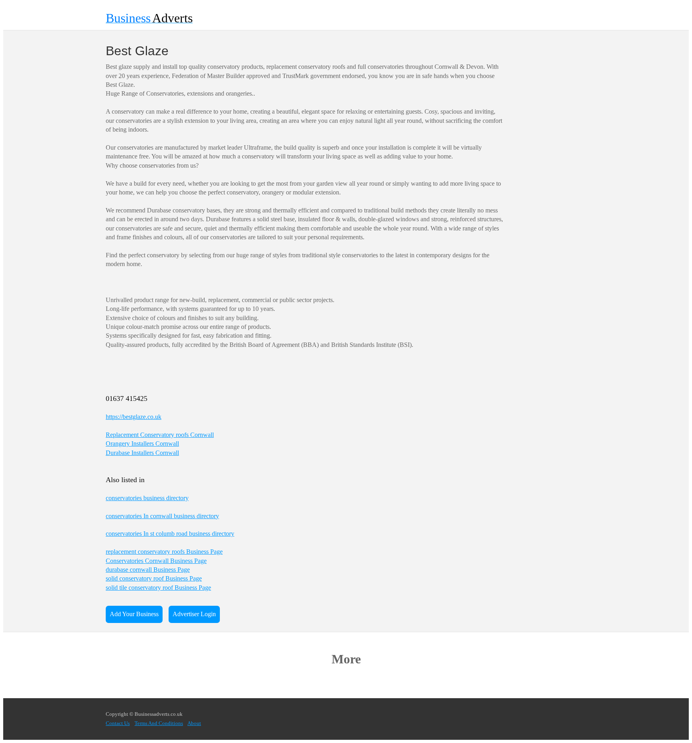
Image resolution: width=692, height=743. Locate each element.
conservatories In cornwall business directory (162, 516)
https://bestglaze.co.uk (133, 416)
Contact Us (118, 723)
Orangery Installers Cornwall (142, 443)
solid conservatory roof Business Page (154, 578)
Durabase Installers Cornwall (142, 452)
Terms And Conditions (159, 723)
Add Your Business (134, 614)
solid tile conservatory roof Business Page (158, 587)
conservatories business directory (147, 498)
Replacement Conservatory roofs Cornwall (160, 434)
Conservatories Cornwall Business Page (156, 560)
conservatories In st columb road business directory (170, 533)
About (194, 723)
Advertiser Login (194, 614)
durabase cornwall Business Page (148, 569)
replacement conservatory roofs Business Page (164, 551)
